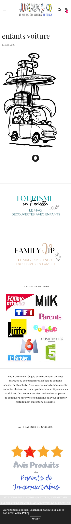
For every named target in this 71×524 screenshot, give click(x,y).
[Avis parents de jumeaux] (35, 466)
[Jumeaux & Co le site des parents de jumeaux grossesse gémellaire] (35, 10)
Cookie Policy (21, 513)
